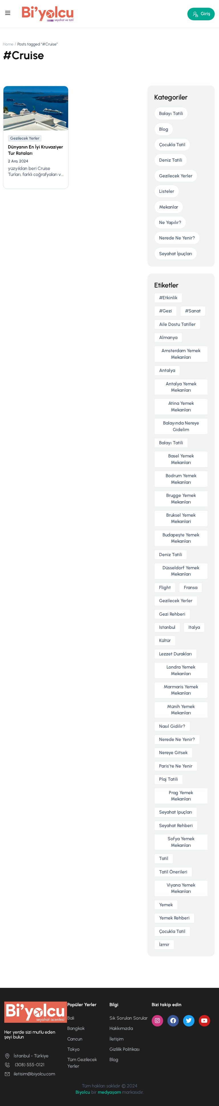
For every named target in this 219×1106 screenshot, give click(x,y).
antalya (167, 370)
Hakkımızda (121, 1028)
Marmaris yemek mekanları (181, 690)
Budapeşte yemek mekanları (181, 538)
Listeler (166, 191)
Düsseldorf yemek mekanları (181, 571)
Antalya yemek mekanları (181, 387)
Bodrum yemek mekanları (181, 479)
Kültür (165, 640)
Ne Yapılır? (170, 222)
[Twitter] (188, 1020)
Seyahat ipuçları (175, 812)
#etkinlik (168, 297)
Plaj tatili (168, 779)
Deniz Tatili (170, 160)
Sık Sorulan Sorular (129, 1018)
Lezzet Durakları (175, 654)
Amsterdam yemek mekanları (180, 354)
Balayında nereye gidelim (181, 426)
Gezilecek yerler (175, 600)
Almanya (168, 337)
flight (165, 587)
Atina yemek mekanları (181, 406)
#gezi (165, 311)
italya (194, 627)
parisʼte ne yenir (175, 766)
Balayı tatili (171, 442)
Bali (70, 1018)
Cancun (74, 1039)
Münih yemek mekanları (181, 709)
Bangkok (76, 1028)
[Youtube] (204, 1020)
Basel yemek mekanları (181, 459)
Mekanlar (168, 207)
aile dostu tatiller (177, 324)
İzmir (164, 944)
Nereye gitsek (173, 752)
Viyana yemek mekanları (181, 888)
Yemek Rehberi (174, 918)
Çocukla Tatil (172, 144)
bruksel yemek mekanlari (181, 518)
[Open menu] (8, 13)
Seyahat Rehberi (176, 825)
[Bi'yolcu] (47, 13)
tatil (163, 858)
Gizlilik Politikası (124, 1049)
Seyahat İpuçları (175, 253)
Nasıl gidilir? (172, 726)
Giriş (205, 13)
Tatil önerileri (173, 872)
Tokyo (73, 1049)
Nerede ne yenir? (177, 739)
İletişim (116, 1039)
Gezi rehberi (172, 614)
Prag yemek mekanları (181, 796)
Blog (163, 129)
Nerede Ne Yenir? (177, 238)
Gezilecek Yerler (24, 138)
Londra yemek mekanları (181, 670)
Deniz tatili (170, 554)
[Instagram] (157, 1020)
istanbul (167, 627)
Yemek (166, 904)
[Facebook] (173, 1020)
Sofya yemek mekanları (181, 842)
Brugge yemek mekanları (181, 498)
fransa (190, 587)
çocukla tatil (172, 931)
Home (8, 44)
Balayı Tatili (171, 113)
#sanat (193, 311)
